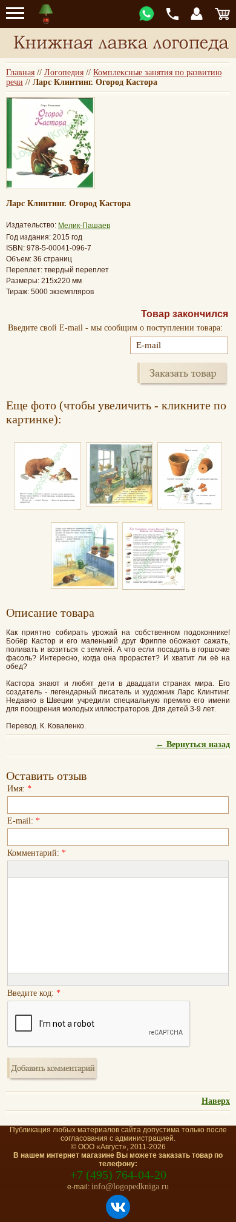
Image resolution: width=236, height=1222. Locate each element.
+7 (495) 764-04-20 (118, 1174)
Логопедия (64, 72)
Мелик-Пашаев (84, 225)
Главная (20, 72)
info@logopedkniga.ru (130, 1186)
